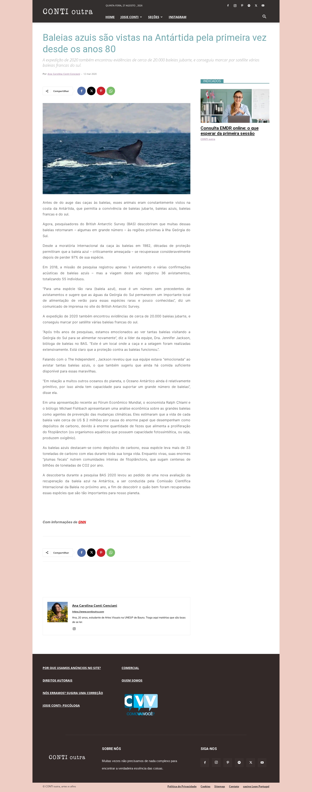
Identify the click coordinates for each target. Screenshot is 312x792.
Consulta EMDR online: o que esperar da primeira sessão (230, 131)
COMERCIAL (130, 668)
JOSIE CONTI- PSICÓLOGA (61, 705)
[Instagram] (235, 5)
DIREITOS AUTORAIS (57, 680)
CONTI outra (208, 139)
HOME (110, 17)
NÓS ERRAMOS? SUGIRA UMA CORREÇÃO (73, 693)
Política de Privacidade (182, 786)
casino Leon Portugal (256, 786)
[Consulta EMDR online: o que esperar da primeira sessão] (235, 91)
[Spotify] (249, 5)
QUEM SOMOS (132, 680)
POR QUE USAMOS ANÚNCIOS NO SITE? (72, 668)
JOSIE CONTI (130, 17)
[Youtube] (263, 5)
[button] (264, 17)
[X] (256, 5)
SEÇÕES (153, 17)
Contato (234, 786)
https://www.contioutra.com (88, 611)
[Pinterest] (242, 5)
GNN (82, 522)
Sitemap (219, 786)
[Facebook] (228, 5)
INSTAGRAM (177, 17)
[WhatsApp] (111, 91)
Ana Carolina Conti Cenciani (64, 73)
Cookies (205, 786)
